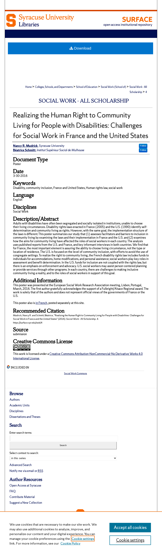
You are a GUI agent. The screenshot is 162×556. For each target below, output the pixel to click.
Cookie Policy (70, 543)
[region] (81, 533)
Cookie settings (83, 538)
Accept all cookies (130, 527)
